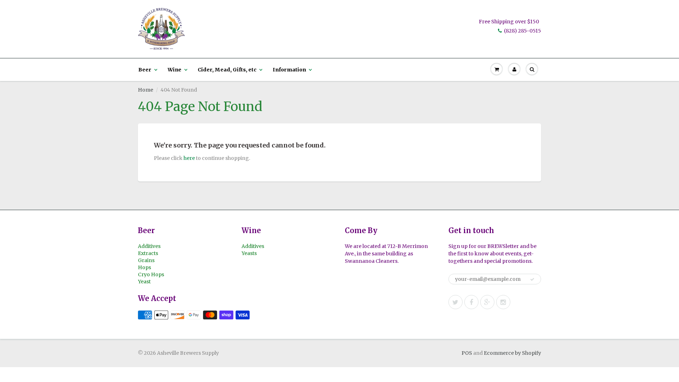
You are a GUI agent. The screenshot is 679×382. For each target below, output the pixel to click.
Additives (149, 246)
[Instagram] (503, 302)
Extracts (148, 253)
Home (145, 90)
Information (289, 69)
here (189, 158)
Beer (144, 69)
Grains (146, 260)
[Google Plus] (487, 302)
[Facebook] (471, 302)
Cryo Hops (151, 274)
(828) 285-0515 (522, 31)
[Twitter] (455, 302)
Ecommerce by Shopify (512, 353)
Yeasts (249, 253)
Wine (174, 69)
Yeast (144, 281)
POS (467, 353)
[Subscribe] (532, 279)
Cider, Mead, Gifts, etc (227, 69)
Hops (144, 267)
